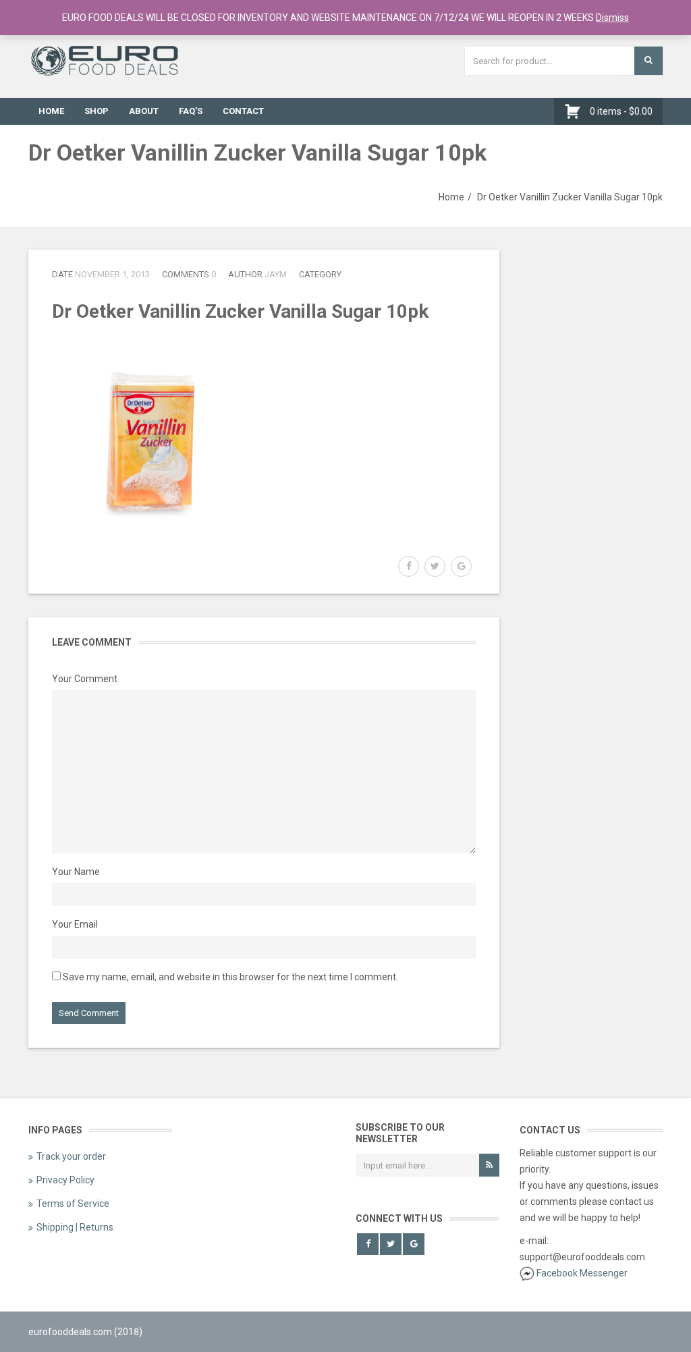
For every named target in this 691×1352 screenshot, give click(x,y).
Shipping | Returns (74, 1227)
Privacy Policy (65, 1180)
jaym (276, 274)
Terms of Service (72, 1203)
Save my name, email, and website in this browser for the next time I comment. (230, 976)
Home (51, 111)
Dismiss (612, 17)
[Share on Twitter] (434, 566)
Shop (96, 111)
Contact (243, 111)
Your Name (76, 871)
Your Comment (84, 678)
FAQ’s (190, 111)
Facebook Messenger (582, 1273)
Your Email (75, 924)
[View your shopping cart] (576, 111)
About (144, 111)
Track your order (71, 1156)
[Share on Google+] (461, 566)
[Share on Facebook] (408, 566)
